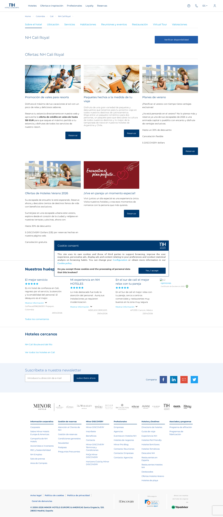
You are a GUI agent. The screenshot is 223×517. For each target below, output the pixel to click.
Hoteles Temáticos (151, 449)
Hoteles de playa (150, 480)
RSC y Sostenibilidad (40, 450)
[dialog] (111, 258)
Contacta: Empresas (123, 453)
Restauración (140, 24)
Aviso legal (36, 495)
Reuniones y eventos (114, 24)
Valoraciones (179, 24)
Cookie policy (64, 263)
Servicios (69, 24)
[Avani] (145, 407)
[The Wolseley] (84, 407)
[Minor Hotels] (42, 407)
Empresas (119, 427)
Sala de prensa (37, 458)
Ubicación (53, 24)
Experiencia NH (149, 436)
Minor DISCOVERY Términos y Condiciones (95, 447)
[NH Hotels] (167, 407)
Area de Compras (38, 463)
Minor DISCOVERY (95, 427)
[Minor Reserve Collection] (109, 407)
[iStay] (187, 407)
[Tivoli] (98, 407)
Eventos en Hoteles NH (125, 436)
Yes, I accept (152, 271)
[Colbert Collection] (156, 407)
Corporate (35, 427)
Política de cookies (54, 495)
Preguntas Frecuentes (69, 451)
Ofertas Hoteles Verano (153, 476)
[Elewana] (70, 407)
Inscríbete (91, 431)
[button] (152, 503)
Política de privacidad (78, 495)
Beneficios (91, 436)
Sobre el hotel (33, 24)
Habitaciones (88, 24)
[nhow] (135, 407)
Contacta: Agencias (123, 457)
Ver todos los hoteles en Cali (40, 352)
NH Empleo (36, 454)
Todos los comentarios (37, 319)
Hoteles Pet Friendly (152, 440)
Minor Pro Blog (121, 444)
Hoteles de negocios (124, 440)
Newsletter (63, 443)
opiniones (166, 283)
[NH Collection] (122, 407)
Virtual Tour (160, 24)
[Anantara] (59, 407)
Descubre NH (148, 453)
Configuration (120, 260)
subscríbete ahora (86, 378)
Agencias (118, 431)
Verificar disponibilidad (176, 39)
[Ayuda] (188, 5)
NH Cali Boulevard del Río (38, 344)
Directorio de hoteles (152, 427)
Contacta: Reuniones (124, 449)
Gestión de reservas (67, 434)
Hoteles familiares (150, 444)
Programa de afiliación (180, 427)
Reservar (73, 135)
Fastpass (62, 447)
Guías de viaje (148, 431)
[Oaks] (177, 407)
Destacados (147, 471)
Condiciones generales (69, 438)
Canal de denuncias (42, 501)
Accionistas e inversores (42, 446)
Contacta (90, 440)
